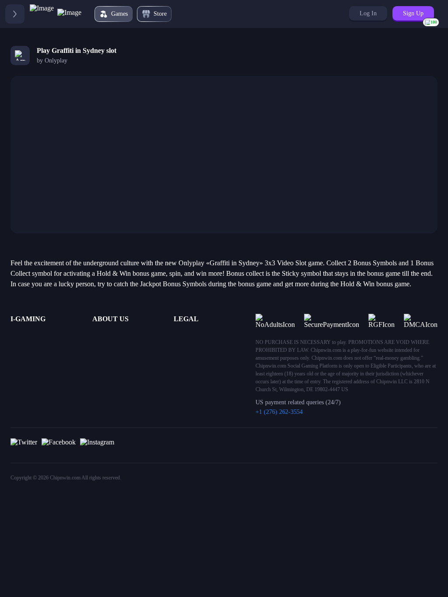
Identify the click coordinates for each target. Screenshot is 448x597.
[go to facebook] (59, 445)
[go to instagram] (97, 445)
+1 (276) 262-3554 (279, 412)
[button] (368, 13)
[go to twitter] (23, 445)
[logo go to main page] (55, 14)
